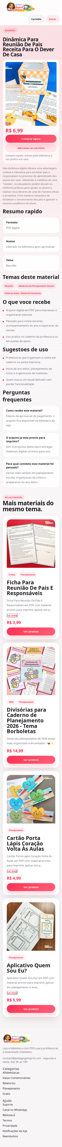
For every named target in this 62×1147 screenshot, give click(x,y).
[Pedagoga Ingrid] (21, 7)
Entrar (52, 19)
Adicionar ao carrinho (31, 148)
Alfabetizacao (11, 1072)
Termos (7, 1120)
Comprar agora (31, 138)
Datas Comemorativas (16, 1078)
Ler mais (12, 615)
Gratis (6, 1094)
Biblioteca (9, 1115)
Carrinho (36, 19)
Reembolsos (10, 1136)
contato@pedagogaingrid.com (22, 1058)
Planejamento (11, 1088)
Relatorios (9, 1083)
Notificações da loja (15, 1131)
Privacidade (10, 1125)
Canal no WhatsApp (15, 1110)
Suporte (8, 1104)
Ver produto (31, 631)
